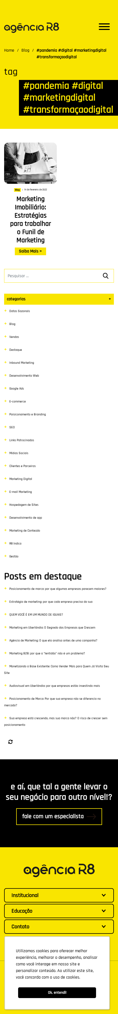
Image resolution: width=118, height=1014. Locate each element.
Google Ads (16, 389)
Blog (12, 324)
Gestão (13, 556)
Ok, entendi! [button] (57, 992)
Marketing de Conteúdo (24, 531)
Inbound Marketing (21, 363)
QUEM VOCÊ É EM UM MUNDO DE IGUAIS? (36, 615)
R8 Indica (15, 543)
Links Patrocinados (21, 440)
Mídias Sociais (18, 453)
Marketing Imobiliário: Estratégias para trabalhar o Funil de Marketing (30, 220)
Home (9, 50)
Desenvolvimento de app (25, 518)
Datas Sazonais (19, 311)
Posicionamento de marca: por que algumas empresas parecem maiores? (57, 589)
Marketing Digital (20, 479)
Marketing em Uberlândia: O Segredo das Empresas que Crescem (52, 628)
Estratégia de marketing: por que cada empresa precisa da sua (50, 602)
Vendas (14, 337)
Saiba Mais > (30, 251)
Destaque (15, 350)
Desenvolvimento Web (24, 376)
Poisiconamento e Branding (27, 414)
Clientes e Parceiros (22, 466)
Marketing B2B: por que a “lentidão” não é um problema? (47, 653)
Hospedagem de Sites (23, 505)
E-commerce (17, 401)
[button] (104, 27)
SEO (12, 427)
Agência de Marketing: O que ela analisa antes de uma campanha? (53, 640)
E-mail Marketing (20, 492)
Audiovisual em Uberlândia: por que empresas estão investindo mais (54, 686)
